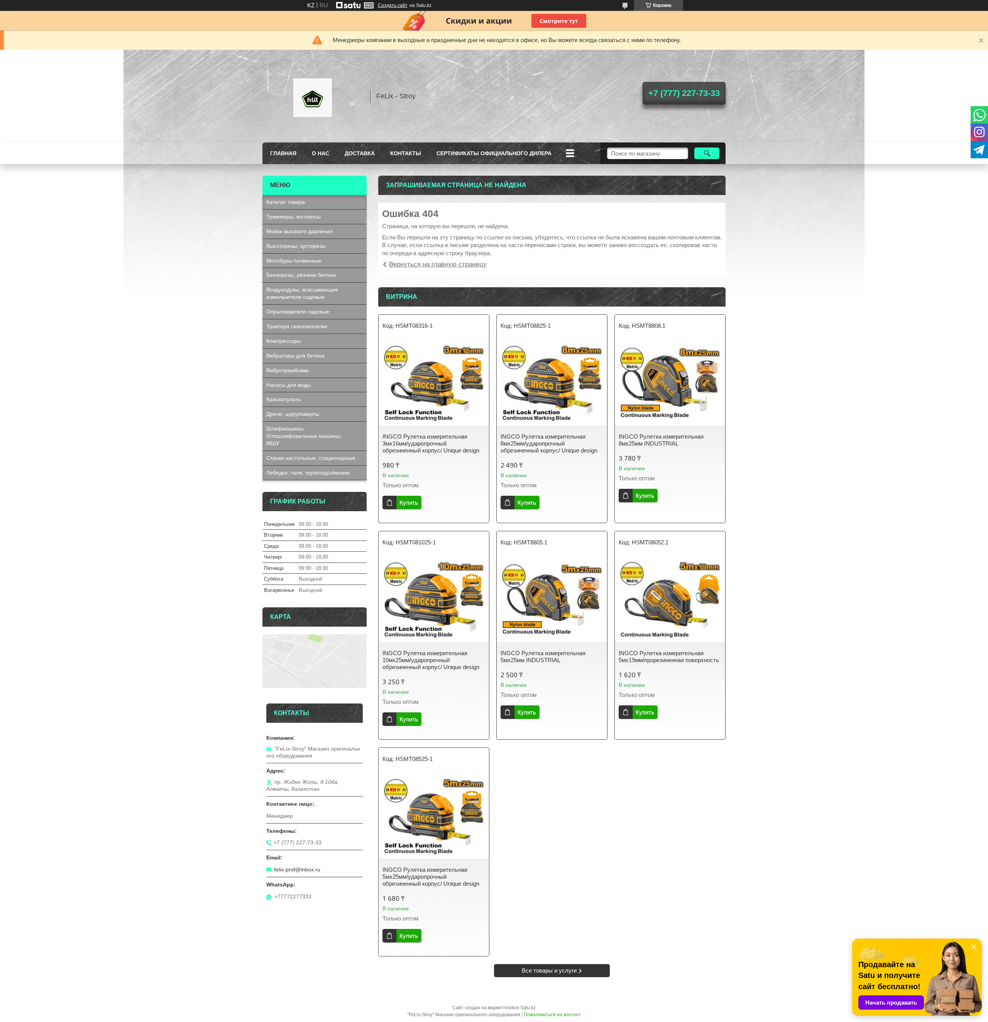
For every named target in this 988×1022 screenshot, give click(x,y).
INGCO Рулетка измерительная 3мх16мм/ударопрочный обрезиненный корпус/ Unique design (430, 443)
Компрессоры (283, 341)
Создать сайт (393, 5)
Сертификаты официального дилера (494, 153)
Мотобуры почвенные (293, 261)
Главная (283, 153)
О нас (320, 153)
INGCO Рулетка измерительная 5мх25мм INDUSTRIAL (543, 656)
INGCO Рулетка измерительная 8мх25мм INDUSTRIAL (661, 440)
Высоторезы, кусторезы (296, 246)
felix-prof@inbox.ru (297, 869)
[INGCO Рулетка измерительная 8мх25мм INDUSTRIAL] (670, 383)
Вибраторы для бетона (295, 356)
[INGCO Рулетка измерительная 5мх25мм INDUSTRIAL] (552, 599)
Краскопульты (283, 399)
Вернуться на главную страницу (438, 264)
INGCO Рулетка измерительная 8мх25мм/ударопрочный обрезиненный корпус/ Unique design (549, 443)
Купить (408, 502)
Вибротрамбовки (287, 370)
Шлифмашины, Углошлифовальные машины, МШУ (304, 435)
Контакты (405, 153)
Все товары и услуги (549, 970)
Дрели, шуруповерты (292, 414)
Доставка (360, 153)
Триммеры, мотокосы (293, 217)
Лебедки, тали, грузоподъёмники (308, 472)
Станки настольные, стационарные (310, 458)
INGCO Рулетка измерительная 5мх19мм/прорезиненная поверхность (669, 656)
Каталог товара (285, 202)
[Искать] (706, 153)
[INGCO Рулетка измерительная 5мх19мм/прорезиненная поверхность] (670, 599)
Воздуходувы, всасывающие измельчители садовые (302, 293)
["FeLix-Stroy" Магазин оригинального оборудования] (312, 96)
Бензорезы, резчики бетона (301, 275)
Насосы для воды (288, 385)
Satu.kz (528, 1007)
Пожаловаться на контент (552, 1014)
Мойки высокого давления (299, 231)
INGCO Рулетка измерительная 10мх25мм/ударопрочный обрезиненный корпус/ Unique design (430, 660)
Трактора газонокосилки (296, 326)
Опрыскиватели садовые (297, 311)
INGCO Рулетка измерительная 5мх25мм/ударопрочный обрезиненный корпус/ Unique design (430, 876)
